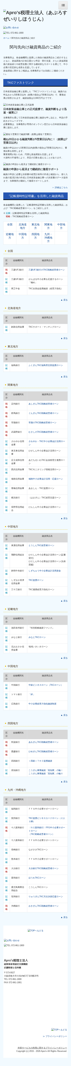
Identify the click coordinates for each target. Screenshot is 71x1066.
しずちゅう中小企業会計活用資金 (45, 570)
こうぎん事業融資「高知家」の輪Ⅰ (46, 770)
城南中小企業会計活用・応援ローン (46, 479)
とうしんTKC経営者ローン (41, 545)
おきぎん (44, 906)
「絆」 (32, 694)
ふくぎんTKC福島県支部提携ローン (46, 365)
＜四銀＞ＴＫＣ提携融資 (40, 761)
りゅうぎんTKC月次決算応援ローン (46, 896)
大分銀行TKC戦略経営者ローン (44, 868)
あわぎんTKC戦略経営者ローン (44, 742)
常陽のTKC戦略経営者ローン (42, 422)
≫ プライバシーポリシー (55, 1036)
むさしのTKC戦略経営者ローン (44, 432)
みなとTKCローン (37, 637)
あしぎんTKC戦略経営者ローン (44, 404)
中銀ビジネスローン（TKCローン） (46, 685)
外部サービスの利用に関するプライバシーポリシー (42, 1048)
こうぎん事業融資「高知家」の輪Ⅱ (46, 773)
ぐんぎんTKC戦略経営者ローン (44, 413)
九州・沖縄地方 (48, 238)
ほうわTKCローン (37, 878)
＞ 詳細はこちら (60, 187)
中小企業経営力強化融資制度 (42, 703)
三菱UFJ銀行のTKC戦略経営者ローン (47, 270)
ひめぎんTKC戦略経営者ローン (44, 751)
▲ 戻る (64, 300)
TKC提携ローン (36, 580)
